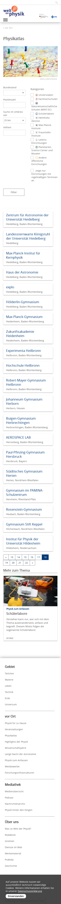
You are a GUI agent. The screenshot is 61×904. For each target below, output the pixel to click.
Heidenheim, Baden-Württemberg (25, 321)
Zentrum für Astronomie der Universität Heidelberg (27, 217)
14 (18, 557)
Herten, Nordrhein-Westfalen (22, 480)
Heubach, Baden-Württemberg (23, 514)
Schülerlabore (16, 613)
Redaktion (10, 834)
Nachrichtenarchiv (15, 803)
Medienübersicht (14, 791)
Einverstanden (16, 896)
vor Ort (9, 27)
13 (12, 557)
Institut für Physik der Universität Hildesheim (23, 541)
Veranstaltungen (14, 729)
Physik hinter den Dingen (18, 809)
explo (10, 287)
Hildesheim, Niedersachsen (21, 548)
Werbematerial (13, 853)
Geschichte (11, 865)
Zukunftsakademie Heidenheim (20, 333)
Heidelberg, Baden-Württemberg (24, 224)
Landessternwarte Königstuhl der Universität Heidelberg (28, 236)
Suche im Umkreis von (13, 113)
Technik (9, 692)
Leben (8, 685)
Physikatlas (11, 735)
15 (25, 557)
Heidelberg (12, 243)
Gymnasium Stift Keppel (24, 524)
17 (38, 557)
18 (45, 557)
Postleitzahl (9, 99)
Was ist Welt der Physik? (18, 828)
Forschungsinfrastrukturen (19, 772)
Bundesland (9, 87)
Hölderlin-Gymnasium (22, 302)
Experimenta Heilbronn (23, 350)
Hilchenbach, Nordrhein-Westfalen (25, 529)
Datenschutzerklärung (30, 891)
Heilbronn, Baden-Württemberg (23, 355)
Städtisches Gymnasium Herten (24, 473)
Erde (7, 698)
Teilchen (9, 673)
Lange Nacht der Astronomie (20, 754)
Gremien (9, 841)
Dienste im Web (13, 847)
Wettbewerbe (12, 766)
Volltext (7, 127)
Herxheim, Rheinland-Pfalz (21, 499)
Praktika (9, 859)
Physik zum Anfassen (16, 760)
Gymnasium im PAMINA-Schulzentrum (24, 492)
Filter (14, 192)
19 (6, 562)
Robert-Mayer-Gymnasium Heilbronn (26, 382)
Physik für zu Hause (15, 723)
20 (13, 562)
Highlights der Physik (16, 741)
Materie (9, 679)
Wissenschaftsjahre (15, 747)
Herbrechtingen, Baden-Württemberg (27, 427)
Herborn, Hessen (15, 408)
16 (32, 557)
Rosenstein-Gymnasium (24, 509)
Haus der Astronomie (22, 272)
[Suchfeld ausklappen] (55, 2)
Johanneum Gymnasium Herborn (24, 401)
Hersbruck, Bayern (16, 461)
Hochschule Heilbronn (23, 365)
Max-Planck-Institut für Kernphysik (23, 255)
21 (20, 562)
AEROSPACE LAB (18, 437)
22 (26, 562)
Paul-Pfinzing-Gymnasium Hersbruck (25, 454)
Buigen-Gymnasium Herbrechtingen (21, 420)
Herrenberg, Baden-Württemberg (24, 442)
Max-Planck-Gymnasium (24, 317)
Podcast (9, 797)
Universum (11, 704)
